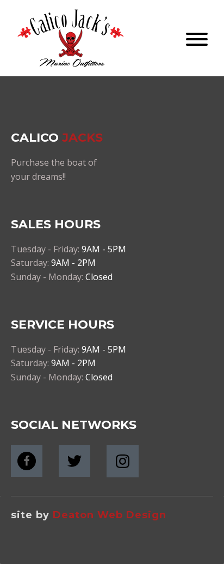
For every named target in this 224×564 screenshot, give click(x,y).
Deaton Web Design (109, 515)
